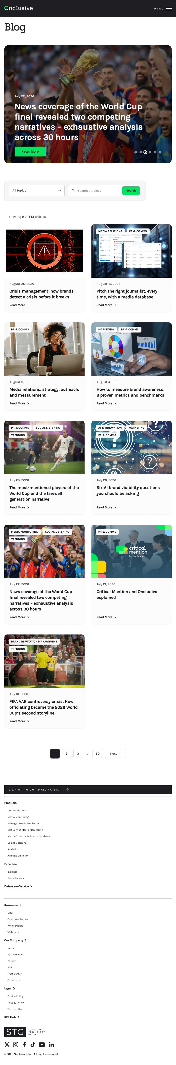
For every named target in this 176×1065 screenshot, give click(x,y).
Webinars (13, 932)
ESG (10, 967)
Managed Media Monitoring (24, 823)
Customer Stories (18, 919)
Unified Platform (17, 810)
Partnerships (15, 954)
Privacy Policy (16, 1002)
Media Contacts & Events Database (29, 836)
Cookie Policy (15, 996)
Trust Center (14, 973)
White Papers (15, 925)
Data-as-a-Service (16, 886)
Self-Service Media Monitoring (25, 829)
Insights (12, 871)
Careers (12, 960)
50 (98, 753)
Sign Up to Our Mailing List (36, 789)
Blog (10, 912)
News (11, 948)
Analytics (13, 849)
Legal (8, 988)
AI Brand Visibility (18, 855)
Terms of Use (15, 1009)
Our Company (13, 940)
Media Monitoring (18, 816)
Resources (11, 905)
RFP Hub (10, 1017)
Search (131, 190)
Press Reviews (16, 878)
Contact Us (14, 980)
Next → (115, 753)
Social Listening (17, 842)
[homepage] (30, 9)
